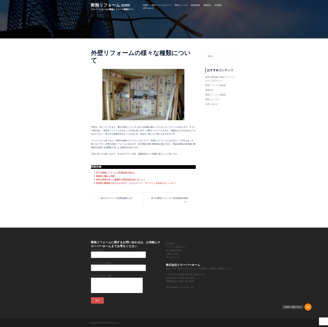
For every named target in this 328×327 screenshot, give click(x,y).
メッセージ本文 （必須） (102, 276)
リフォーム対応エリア (176, 247)
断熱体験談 (195, 5)
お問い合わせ (148, 8)
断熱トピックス (181, 5)
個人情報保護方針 (174, 250)
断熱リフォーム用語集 (215, 85)
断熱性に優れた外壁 (105, 176)
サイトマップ (172, 257)
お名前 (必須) (97, 249)
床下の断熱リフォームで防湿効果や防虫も (115, 172)
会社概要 (218, 5)
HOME (145, 5)
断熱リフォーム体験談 (215, 94)
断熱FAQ (207, 5)
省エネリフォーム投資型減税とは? (116, 198)
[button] (308, 307)
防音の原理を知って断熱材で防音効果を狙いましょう (120, 179)
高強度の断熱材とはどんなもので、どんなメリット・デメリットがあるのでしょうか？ (136, 183)
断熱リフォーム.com (110, 4)
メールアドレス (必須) (101, 263)
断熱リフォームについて (161, 5)
